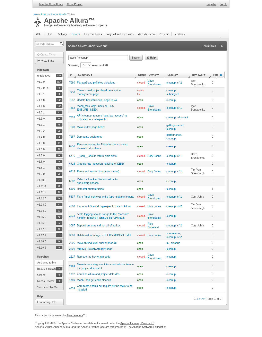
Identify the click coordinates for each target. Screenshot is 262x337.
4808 (72, 206)
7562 (72, 107)
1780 (72, 280)
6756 (72, 146)
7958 (72, 92)
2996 (72, 242)
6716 (72, 155)
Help (152, 57)
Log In (223, 4)
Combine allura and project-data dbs (98, 274)
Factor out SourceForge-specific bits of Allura (104, 206)
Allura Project (74, 4)
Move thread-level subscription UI (97, 242)
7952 (72, 100)
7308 (72, 127)
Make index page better (91, 127)
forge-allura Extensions (120, 34)
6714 (72, 171)
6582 (72, 181)
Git (50, 34)
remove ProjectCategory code (94, 248)
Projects (45, 14)
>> (203, 298)
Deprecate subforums (89, 136)
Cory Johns (154, 155)
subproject (172, 94)
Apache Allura (75, 315)
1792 (72, 274)
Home (36, 14)
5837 (72, 196)
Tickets (75, 34)
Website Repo (146, 34)
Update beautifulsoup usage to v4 (97, 100)
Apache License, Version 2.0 (137, 323)
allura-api (182, 117)
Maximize (210, 45)
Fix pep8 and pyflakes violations (96, 82)
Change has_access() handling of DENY (101, 163)
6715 (72, 163)
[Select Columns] (221, 74)
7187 (72, 136)
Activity (62, 34)
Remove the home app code (93, 256)
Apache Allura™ (58, 14)
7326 (72, 117)
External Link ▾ (93, 34)
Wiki (38, 34)
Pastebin (164, 34)
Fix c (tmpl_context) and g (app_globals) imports (105, 196)
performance (173, 134)
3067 (72, 225)
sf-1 (179, 107)
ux (167, 242)
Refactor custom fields (90, 188)
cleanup (171, 82)
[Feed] (221, 45)
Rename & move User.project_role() (98, 171)
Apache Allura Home (51, 4)
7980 (72, 82)
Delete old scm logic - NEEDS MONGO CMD (104, 235)
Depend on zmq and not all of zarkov (99, 225)
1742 (72, 287)
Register (211, 4)
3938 (72, 215)
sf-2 (179, 82)
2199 (72, 266)
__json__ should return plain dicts (97, 155)
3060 (72, 235)
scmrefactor (173, 233)
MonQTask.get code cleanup (94, 280)
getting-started (174, 125)
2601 (72, 248)
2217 (72, 256)
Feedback (179, 34)
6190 (72, 188)
